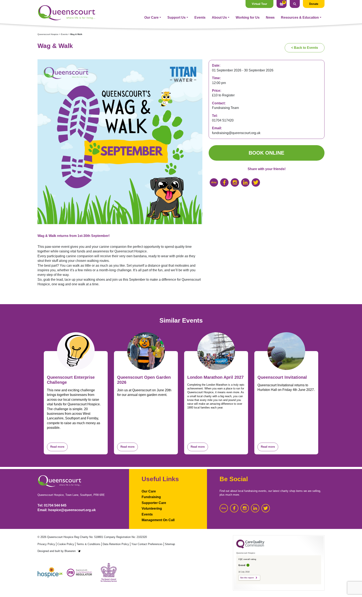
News (270, 17)
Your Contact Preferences (147, 544)
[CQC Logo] (250, 547)
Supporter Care (154, 503)
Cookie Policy (65, 544)
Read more (57, 446)
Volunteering (152, 508)
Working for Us (248, 17)
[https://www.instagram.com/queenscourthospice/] (235, 182)
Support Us (176, 17)
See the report (247, 578)
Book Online (266, 153)
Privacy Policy (46, 544)
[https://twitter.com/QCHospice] (256, 182)
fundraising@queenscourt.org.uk (236, 133)
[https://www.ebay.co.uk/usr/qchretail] (214, 182)
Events (200, 17)
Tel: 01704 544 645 (51, 505)
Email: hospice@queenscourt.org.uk (66, 510)
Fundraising (151, 497)
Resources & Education (300, 17)
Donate (313, 3)
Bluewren (70, 551)
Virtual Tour (259, 3)
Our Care (151, 17)
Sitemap (170, 544)
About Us (219, 17)
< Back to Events (304, 47)
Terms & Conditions (88, 544)
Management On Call (158, 520)
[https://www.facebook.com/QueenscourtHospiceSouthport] (224, 182)
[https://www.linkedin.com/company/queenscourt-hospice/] (245, 182)
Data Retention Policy (116, 544)
